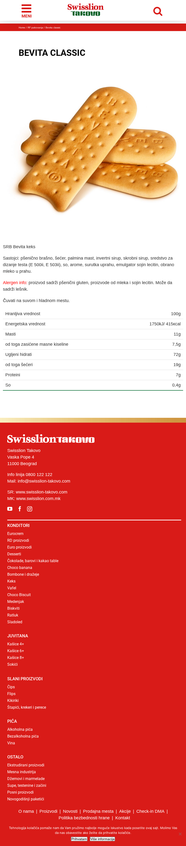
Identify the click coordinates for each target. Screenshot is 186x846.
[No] (180, 833)
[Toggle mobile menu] (27, 10)
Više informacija (102, 839)
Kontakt (122, 817)
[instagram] (29, 508)
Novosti (70, 811)
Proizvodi (48, 811)
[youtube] (9, 508)
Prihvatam (79, 839)
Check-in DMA (150, 811)
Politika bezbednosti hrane (84, 817)
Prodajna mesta (98, 811)
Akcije (125, 811)
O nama (26, 811)
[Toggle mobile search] (159, 10)
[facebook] (19, 508)
